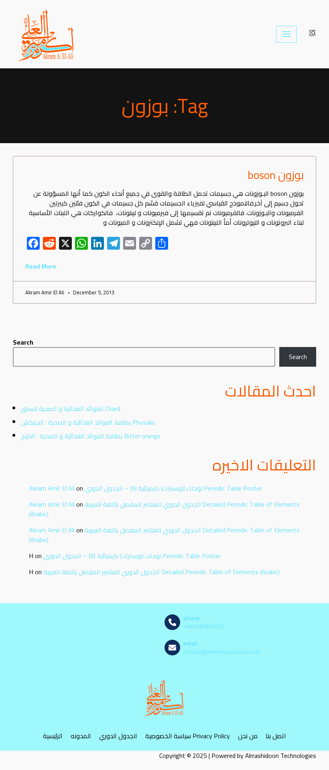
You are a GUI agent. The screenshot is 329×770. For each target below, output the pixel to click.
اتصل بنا (276, 736)
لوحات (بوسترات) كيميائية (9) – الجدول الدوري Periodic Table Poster (173, 488)
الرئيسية (53, 736)
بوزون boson (274, 174)
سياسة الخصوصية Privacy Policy (187, 736)
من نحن (248, 736)
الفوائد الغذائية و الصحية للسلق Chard (70, 408)
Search (23, 342)
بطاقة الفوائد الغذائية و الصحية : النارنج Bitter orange (90, 436)
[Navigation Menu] (286, 34)
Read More (40, 266)
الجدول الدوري (118, 736)
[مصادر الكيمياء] (47, 34)
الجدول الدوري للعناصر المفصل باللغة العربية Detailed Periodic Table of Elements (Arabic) (164, 509)
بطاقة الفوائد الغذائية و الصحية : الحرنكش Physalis (88, 422)
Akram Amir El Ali (52, 488)
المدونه (81, 736)
